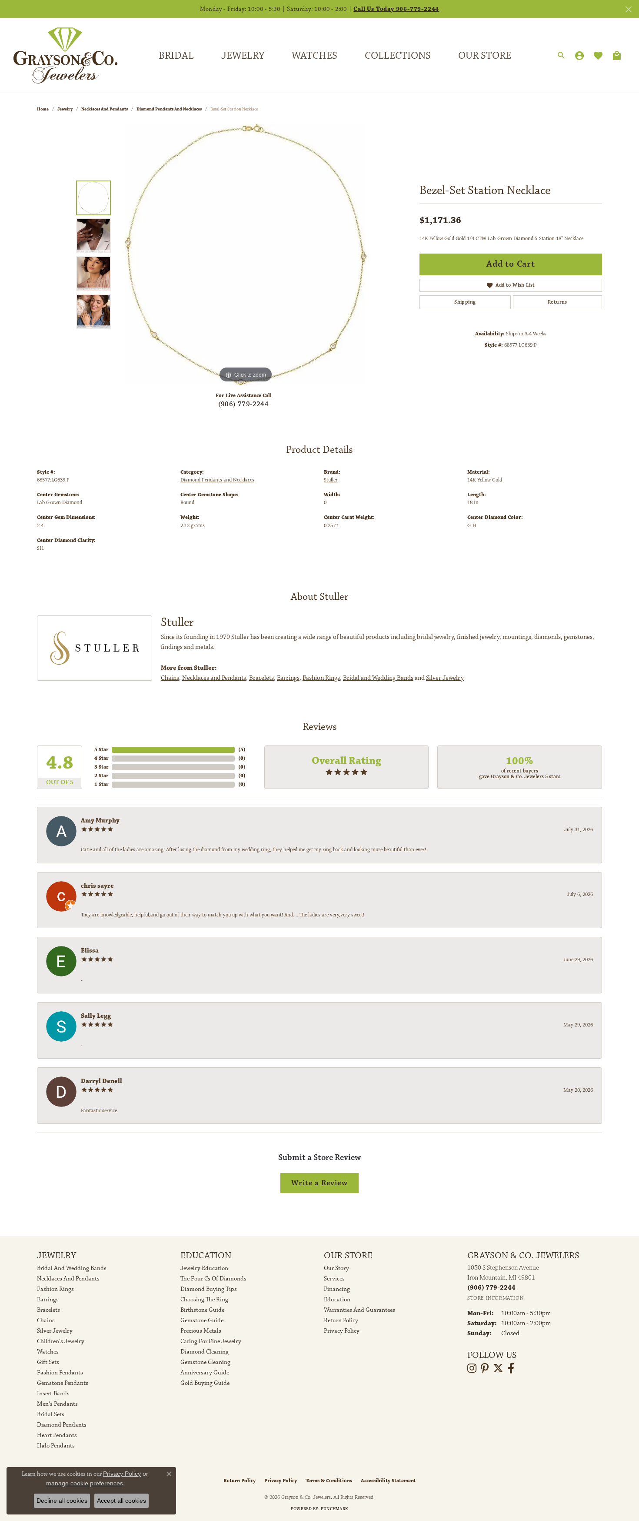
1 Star (101, 784)
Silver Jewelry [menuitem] (55, 1331)
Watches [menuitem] (48, 1352)
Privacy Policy (341, 1331)
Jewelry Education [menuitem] (204, 1268)
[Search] (561, 55)
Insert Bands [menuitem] (53, 1393)
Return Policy (341, 1320)
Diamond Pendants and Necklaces (169, 109)
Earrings (288, 678)
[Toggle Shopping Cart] (617, 56)
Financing (337, 1289)
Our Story (336, 1268)
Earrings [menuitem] (48, 1300)
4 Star (101, 758)
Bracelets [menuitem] (48, 1310)
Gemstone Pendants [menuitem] (62, 1383)
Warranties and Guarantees (359, 1310)
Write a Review (319, 1183)
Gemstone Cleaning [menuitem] (205, 1362)
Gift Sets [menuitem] (48, 1362)
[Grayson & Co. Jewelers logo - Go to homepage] (59, 55)
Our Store (484, 55)
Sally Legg (96, 1016)
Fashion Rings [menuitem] (55, 1289)
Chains (170, 678)
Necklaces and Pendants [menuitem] (68, 1279)
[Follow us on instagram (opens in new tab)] (471, 1368)
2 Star (101, 775)
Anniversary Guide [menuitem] (204, 1373)
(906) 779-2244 (243, 404)
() (242, 749)
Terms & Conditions (329, 1481)
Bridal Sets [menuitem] (50, 1414)
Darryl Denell (101, 1081)
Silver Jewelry (445, 678)
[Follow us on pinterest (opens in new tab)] (485, 1368)
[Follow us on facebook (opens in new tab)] (511, 1368)
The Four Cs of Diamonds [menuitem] (213, 1279)
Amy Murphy (100, 820)
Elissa (90, 950)
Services (334, 1279)
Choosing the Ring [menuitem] (204, 1300)
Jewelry (242, 55)
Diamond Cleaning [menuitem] (204, 1352)
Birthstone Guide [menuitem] (202, 1310)
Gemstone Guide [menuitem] (201, 1320)
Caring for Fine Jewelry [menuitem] (210, 1341)
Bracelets (261, 678)
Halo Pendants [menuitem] (56, 1446)
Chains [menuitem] (46, 1320)
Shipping (465, 302)
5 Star (101, 749)
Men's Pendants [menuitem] (57, 1404)
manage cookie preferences (84, 1483)
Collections (398, 55)
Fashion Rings (321, 678)
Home (43, 109)
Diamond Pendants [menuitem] (62, 1425)
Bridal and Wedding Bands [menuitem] (71, 1268)
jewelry (65, 109)
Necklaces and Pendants (104, 109)
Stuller (331, 480)
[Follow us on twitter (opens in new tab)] (498, 1368)
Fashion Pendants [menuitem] (60, 1373)
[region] (245, 254)
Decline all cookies (62, 1500)
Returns (557, 302)
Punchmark (334, 1508)
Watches (314, 55)
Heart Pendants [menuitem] (57, 1435)
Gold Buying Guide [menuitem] (205, 1383)
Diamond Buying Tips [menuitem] (208, 1289)
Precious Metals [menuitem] (200, 1331)
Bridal (176, 55)
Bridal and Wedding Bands (378, 678)
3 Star (101, 767)
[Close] (628, 9)
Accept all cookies (121, 1500)
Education (337, 1300)
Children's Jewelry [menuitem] (60, 1341)
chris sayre (97, 886)
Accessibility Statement (388, 1481)
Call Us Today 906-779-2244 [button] (396, 9)
